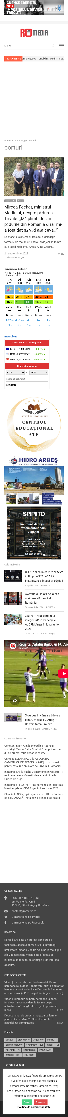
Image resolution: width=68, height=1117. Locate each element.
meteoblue (10, 336)
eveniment (34, 1044)
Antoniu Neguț (47, 633)
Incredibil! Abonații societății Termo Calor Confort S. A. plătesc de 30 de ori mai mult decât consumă (32, 749)
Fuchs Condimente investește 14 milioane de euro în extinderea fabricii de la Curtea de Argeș (33, 775)
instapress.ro (12, 771)
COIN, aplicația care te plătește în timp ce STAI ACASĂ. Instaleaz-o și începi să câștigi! (44, 576)
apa (10, 1039)
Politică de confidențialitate (34, 1107)
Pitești (45, 1049)
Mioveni (13, 1049)
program (13, 1055)
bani (51, 1039)
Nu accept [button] (40, 1102)
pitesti (29, 1049)
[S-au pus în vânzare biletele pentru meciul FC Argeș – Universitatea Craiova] (13, 715)
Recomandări (10, 201)
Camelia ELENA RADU (17, 758)
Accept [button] (27, 1102)
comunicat (14, 1044)
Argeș (38, 1039)
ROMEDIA (45, 585)
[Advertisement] (34, 100)
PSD (29, 1055)
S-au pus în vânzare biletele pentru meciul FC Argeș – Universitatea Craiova (42, 720)
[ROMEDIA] (34, 33)
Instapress (10, 784)
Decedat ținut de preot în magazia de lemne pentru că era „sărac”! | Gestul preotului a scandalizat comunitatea (30, 1019)
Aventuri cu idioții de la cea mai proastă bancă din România (42, 598)
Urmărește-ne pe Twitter (26, 916)
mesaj (53, 1044)
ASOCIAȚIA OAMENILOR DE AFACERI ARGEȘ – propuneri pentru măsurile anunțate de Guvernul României (32, 762)
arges (24, 1039)
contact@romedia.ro (24, 911)
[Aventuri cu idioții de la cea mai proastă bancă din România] (13, 594)
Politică (20, 201)
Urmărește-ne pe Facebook (28, 922)
